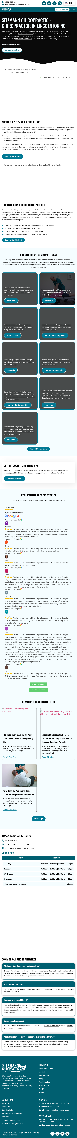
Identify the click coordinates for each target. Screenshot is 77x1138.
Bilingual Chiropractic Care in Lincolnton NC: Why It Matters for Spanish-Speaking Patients (57, 738)
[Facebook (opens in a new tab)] (44, 3)
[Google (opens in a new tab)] (60, 3)
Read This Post (10, 757)
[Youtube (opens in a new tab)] (54, 3)
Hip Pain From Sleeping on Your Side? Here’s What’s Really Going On (18, 738)
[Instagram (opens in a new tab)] (49, 3)
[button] (73, 9)
